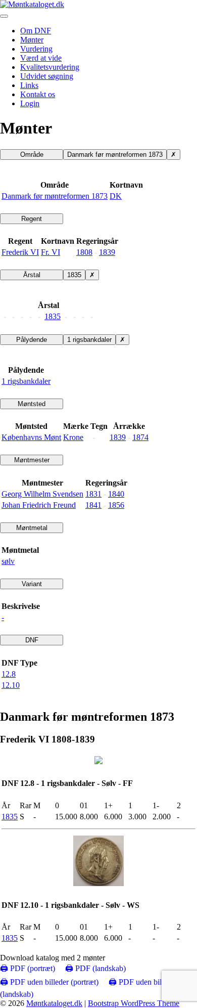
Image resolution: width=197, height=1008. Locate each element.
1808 (84, 252)
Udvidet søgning (46, 76)
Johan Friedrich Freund (39, 505)
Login (29, 103)
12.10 (11, 685)
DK (116, 196)
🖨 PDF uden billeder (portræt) (49, 982)
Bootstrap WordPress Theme (133, 1003)
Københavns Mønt (31, 437)
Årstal (31, 275)
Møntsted (31, 404)
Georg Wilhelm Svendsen (42, 494)
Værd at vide (41, 58)
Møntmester (32, 460)
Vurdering (36, 49)
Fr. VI (50, 252)
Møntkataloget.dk (54, 1003)
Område (31, 154)
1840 (116, 494)
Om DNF (35, 30)
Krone (73, 437)
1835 (74, 275)
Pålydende (31, 339)
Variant (32, 584)
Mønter (31, 39)
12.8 (9, 674)
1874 (140, 437)
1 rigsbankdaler (89, 339)
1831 (93, 494)
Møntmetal (31, 528)
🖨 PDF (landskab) (95, 968)
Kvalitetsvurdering (49, 67)
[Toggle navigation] (4, 16)
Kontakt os (37, 94)
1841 (93, 505)
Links (29, 85)
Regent (31, 219)
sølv (8, 561)
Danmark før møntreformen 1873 (115, 154)
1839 (107, 252)
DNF (31, 640)
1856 (116, 505)
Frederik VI (20, 252)
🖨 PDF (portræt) (27, 968)
